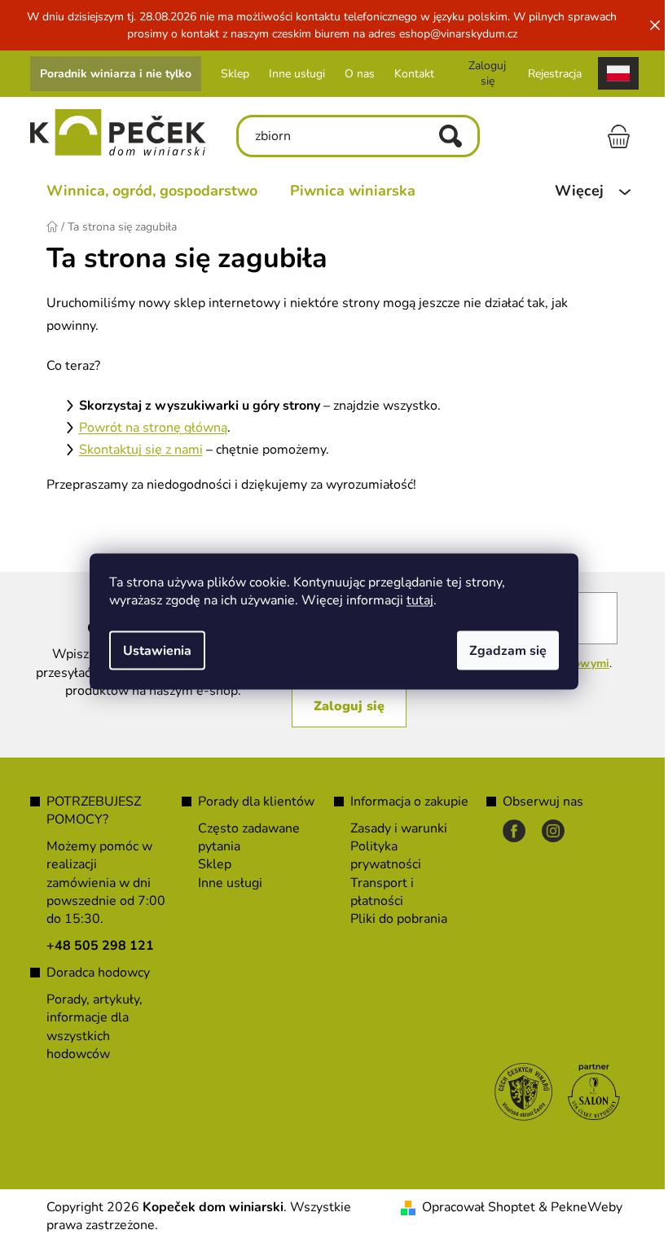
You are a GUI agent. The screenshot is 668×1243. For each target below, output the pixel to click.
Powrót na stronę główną (147, 428)
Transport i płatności (376, 892)
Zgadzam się (502, 651)
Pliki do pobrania (393, 919)
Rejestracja (548, 73)
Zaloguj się (340, 706)
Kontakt (408, 73)
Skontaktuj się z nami (134, 450)
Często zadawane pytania (243, 837)
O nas (353, 73)
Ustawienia (151, 651)
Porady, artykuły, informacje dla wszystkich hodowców (88, 1026)
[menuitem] (145, 190)
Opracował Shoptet (472, 1207)
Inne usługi (290, 73)
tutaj (414, 600)
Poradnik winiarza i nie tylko (109, 73)
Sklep (228, 73)
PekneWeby (580, 1207)
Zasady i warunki (393, 828)
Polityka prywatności (380, 855)
